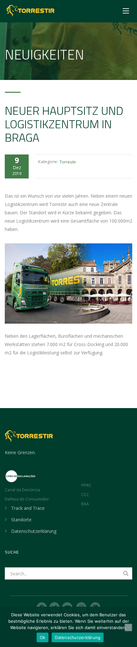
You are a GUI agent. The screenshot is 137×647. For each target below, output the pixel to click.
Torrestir (68, 162)
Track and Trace (28, 508)
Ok (43, 637)
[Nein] (128, 627)
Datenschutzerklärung (33, 531)
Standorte (21, 520)
